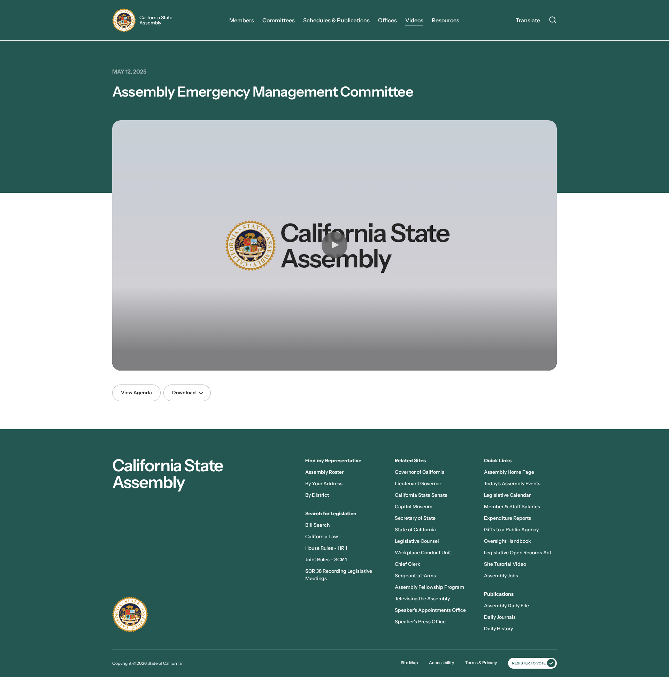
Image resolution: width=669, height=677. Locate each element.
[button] (334, 244)
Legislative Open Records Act (517, 552)
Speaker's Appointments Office (430, 610)
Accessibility (441, 662)
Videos (414, 20)
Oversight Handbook (507, 541)
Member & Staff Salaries (512, 506)
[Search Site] (552, 21)
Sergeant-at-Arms (415, 575)
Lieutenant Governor (418, 483)
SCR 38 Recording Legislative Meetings (338, 574)
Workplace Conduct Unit (423, 552)
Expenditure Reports (507, 518)
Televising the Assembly (422, 598)
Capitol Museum (413, 506)
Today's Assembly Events (512, 483)
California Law (321, 536)
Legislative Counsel (417, 541)
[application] (334, 245)
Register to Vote (529, 663)
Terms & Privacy (481, 662)
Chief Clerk (407, 564)
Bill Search (317, 525)
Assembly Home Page (509, 472)
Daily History (498, 628)
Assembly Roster (324, 472)
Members (241, 20)
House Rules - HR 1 (326, 548)
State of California (415, 529)
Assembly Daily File (506, 605)
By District (317, 495)
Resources (445, 20)
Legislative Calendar (507, 495)
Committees (278, 20)
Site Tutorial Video (505, 564)
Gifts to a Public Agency (511, 529)
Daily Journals (500, 617)
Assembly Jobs (501, 575)
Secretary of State (415, 518)
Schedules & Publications (336, 20)
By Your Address (324, 483)
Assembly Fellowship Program (429, 587)
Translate (528, 20)
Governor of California (420, 472)
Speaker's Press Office (420, 621)
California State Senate (421, 495)
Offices (387, 20)
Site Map (409, 662)
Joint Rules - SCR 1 (326, 559)
